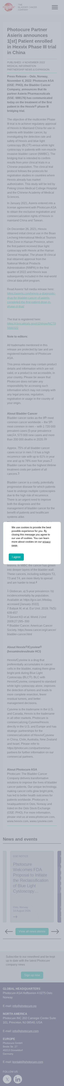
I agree (16, 557)
